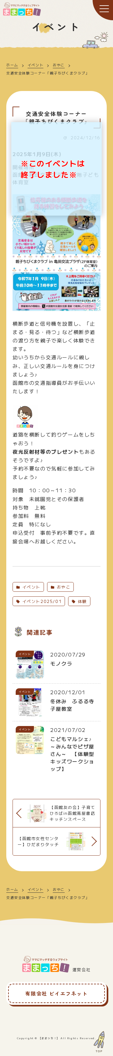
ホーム (12, 64)
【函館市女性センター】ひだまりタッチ (38, 841)
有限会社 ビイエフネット (56, 993)
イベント (35, 64)
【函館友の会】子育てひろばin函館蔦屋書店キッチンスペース (72, 813)
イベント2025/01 (41, 601)
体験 (81, 601)
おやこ (59, 64)
